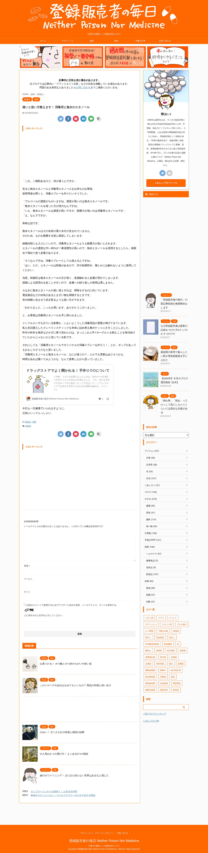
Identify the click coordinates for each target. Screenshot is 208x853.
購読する (153, 194)
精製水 (163, 670)
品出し (172, 637)
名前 (27, 565)
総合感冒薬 (150, 676)
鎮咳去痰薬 (150, 689)
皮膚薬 (181, 663)
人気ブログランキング (154, 713)
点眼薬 (174, 657)
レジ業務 (149, 630)
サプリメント (151, 624)
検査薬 (159, 650)
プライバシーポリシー (104, 833)
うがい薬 (149, 617)
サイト (27, 591)
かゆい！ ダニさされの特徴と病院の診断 (62, 732)
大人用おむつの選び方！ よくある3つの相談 (64, 753)
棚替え (148, 650)
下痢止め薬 (163, 630)
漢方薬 (163, 657)
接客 (92, 40)
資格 (116, 40)
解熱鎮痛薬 (150, 683)
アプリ (161, 617)
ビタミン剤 (167, 624)
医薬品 (28, 421)
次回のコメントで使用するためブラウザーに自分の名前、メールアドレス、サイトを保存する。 (72, 604)
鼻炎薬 (176, 689)
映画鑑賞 (168, 643)
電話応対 (164, 689)
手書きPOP (140, 40)
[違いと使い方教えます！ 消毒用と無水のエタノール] (83, 119)
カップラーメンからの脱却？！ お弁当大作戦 (54, 791)
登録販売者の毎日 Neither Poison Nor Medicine (104, 840)
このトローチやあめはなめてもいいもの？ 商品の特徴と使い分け (75, 685)
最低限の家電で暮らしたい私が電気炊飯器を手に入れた (174, 356)
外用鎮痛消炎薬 (152, 643)
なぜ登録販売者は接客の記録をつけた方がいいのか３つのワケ (174, 329)
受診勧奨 (160, 637)
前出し (148, 637)
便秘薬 (176, 630)
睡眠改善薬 (150, 670)
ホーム (43, 40)
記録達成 (164, 683)
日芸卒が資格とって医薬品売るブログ (104, 845)
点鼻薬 (148, 663)
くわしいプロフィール (166, 182)
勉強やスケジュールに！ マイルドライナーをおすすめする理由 (63, 795)
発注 (171, 663)
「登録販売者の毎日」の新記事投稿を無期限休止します (174, 303)
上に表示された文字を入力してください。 (44, 615)
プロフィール (67, 40)
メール (28, 578)
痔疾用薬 (160, 663)
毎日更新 (171, 650)
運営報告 (177, 683)
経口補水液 (176, 670)
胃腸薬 (163, 676)
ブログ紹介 (182, 624)
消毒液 (28, 425)
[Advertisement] (79, 154)
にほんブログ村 (151, 720)
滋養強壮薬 (150, 657)
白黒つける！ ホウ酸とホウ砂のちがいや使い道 (66, 663)
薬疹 (173, 676)
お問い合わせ (165, 40)
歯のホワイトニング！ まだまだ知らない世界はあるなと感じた (74, 775)
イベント (173, 617)
